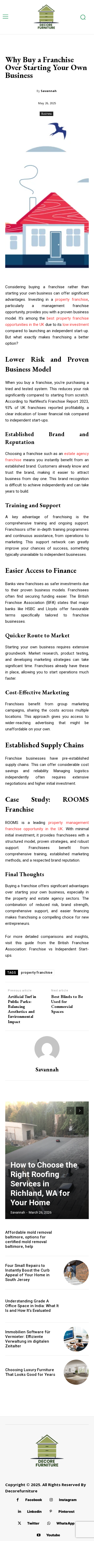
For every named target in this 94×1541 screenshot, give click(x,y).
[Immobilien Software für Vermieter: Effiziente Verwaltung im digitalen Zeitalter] (76, 1339)
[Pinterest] (50, 1511)
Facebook (33, 1500)
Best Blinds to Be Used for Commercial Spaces (67, 1004)
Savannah (49, 91)
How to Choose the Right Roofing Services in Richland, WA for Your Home (43, 1183)
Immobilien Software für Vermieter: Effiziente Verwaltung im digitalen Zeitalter (27, 1339)
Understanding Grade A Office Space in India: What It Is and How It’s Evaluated (32, 1306)
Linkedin (34, 1511)
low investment (76, 324)
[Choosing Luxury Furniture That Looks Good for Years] (76, 1372)
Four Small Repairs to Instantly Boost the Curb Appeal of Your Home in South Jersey (27, 1272)
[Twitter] (19, 1523)
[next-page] (80, 1111)
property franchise (71, 299)
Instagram (68, 1500)
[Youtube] (38, 1535)
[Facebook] (17, 1499)
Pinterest (66, 1511)
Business (46, 114)
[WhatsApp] (48, 1523)
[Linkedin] (19, 1511)
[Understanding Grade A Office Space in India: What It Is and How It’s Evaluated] (76, 1305)
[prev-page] (70, 1111)
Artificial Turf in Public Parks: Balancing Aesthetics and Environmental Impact (22, 1009)
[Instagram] (51, 1499)
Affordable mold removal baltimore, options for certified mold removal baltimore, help (28, 1239)
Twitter (33, 1523)
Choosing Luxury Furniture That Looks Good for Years (30, 1372)
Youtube (53, 1535)
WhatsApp (65, 1523)
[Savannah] (47, 1048)
